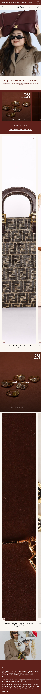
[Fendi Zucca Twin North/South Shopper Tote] (19, 240)
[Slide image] (20, 43)
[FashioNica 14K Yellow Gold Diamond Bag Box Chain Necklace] (19, 517)
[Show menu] (2, 7)
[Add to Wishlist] (34, 138)
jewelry (20, 673)
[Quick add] (3, 341)
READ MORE (5, 691)
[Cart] (38, 7)
